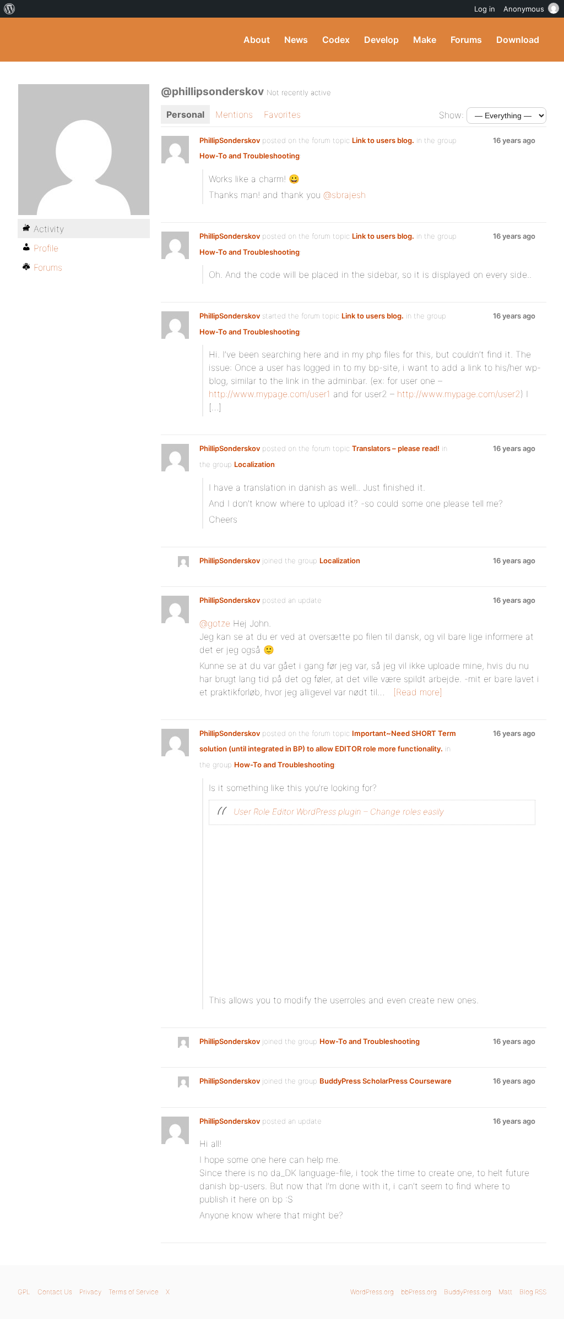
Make (424, 39)
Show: (451, 114)
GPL (24, 1292)
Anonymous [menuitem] (523, 8)
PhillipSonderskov (229, 140)
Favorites (282, 114)
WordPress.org (372, 1292)
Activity (49, 228)
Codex (336, 39)
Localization (254, 464)
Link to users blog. (383, 140)
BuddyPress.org (92, 40)
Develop (381, 39)
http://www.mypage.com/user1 (269, 393)
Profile (46, 248)
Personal (185, 114)
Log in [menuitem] (484, 8)
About (256, 39)
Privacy (90, 1292)
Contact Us (54, 1292)
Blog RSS (532, 1292)
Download (517, 39)
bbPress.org (419, 1292)
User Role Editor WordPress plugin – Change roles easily (339, 811)
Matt (505, 1292)
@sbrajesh (344, 194)
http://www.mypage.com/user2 (458, 393)
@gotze (214, 623)
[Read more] (417, 691)
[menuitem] (9, 9)
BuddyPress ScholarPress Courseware (385, 1080)
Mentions (234, 114)
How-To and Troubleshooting (249, 155)
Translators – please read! (396, 448)
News (296, 39)
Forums (466, 39)
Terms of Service (134, 1292)
